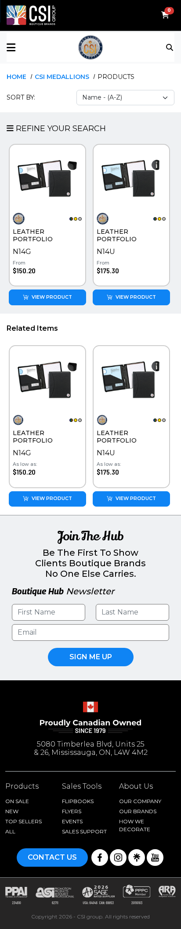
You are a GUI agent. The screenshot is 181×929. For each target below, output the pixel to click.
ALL (10, 831)
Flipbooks (78, 801)
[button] (34, 47)
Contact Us (52, 857)
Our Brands (137, 811)
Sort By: (21, 97)
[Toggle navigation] (170, 47)
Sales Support (84, 831)
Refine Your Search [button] (60, 128)
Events (72, 821)
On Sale (17, 801)
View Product (52, 297)
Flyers (71, 811)
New (11, 811)
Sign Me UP (90, 657)
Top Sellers (23, 821)
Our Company (140, 801)
